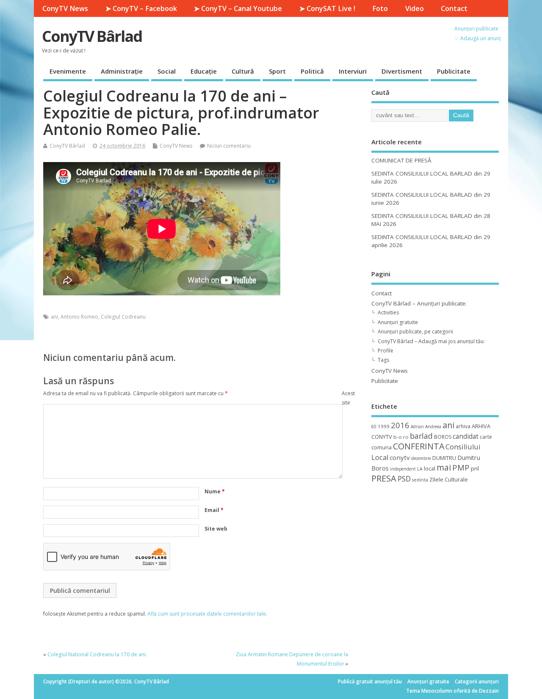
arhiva (463, 426)
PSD (404, 478)
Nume (215, 491)
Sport (277, 71)
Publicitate (453, 71)
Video (414, 8)
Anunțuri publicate (476, 28)
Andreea (433, 426)
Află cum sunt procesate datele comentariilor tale (206, 613)
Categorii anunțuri (477, 681)
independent (403, 469)
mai (444, 467)
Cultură (243, 71)
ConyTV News (65, 8)
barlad (421, 436)
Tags (383, 359)
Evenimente (68, 71)
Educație (204, 71)
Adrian (417, 426)
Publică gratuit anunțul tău (370, 681)
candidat (465, 436)
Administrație (122, 71)
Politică (312, 71)
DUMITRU (444, 458)
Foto (380, 8)
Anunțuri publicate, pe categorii (415, 331)
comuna (381, 447)
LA (420, 469)
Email (214, 510)
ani (54, 316)
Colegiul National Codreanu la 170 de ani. (97, 654)
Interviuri (353, 71)
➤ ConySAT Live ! (327, 8)
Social (167, 71)
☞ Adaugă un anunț (477, 38)
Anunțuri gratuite (398, 322)
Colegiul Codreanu (123, 316)
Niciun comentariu (229, 145)
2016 (400, 425)
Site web (216, 528)
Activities (388, 312)
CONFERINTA (418, 446)
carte (486, 436)
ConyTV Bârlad (92, 36)
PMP (461, 467)
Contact (454, 8)
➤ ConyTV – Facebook (141, 8)
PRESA (383, 478)
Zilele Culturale (448, 479)
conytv (400, 457)
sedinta (420, 480)
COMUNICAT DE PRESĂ (401, 160)
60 (373, 426)
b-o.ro (401, 437)
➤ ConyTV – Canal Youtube (238, 8)
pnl (475, 468)
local (429, 468)
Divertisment (402, 71)
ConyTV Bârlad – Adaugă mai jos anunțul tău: (431, 341)
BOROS (442, 436)
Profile (385, 350)
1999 (384, 426)
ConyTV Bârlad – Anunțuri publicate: (419, 303)
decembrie (421, 458)
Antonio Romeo (79, 316)
